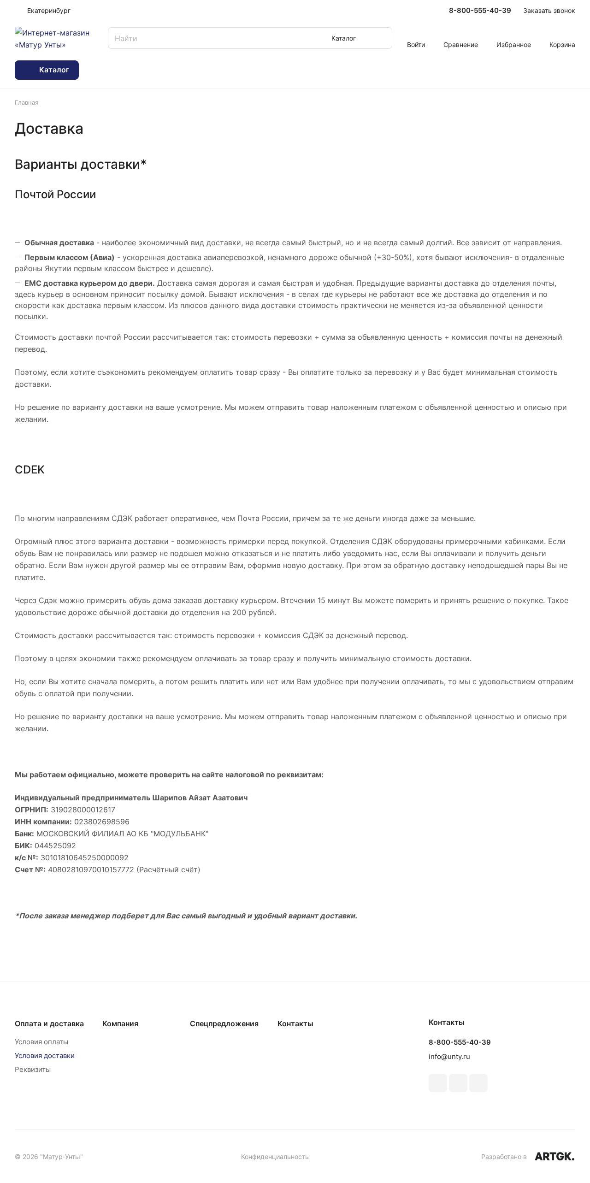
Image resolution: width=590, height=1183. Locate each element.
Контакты (295, 1023)
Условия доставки (45, 1055)
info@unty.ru (449, 1056)
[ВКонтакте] (438, 1083)
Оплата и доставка (49, 1023)
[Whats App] (478, 1083)
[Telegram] (458, 1083)
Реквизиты (33, 1069)
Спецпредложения (224, 1023)
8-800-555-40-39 (480, 10)
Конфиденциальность (275, 1156)
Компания (120, 1023)
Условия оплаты (41, 1041)
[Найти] (380, 38)
